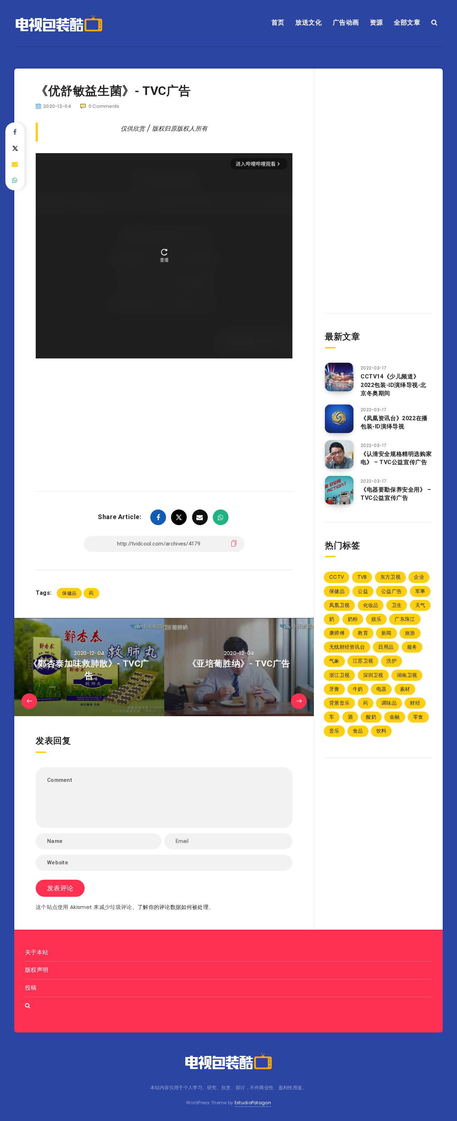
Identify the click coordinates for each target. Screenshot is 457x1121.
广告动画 (346, 22)
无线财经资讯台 (347, 646)
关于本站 (36, 952)
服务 (412, 646)
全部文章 (407, 22)
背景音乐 (339, 703)
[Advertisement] (164, 414)
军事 (420, 591)
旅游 (410, 633)
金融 (395, 716)
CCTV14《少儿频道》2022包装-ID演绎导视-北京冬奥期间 (393, 384)
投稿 (31, 988)
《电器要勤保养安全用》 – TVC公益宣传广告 (396, 493)
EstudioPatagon (253, 1103)
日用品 (385, 646)
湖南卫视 (407, 675)
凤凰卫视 (339, 605)
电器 (381, 689)
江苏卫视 (363, 660)
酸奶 (371, 716)
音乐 (334, 730)
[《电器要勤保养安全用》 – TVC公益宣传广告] (339, 490)
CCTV (336, 576)
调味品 (389, 703)
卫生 (397, 605)
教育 (363, 633)
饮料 (381, 730)
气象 (334, 660)
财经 (415, 703)
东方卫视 (390, 576)
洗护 (391, 660)
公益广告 (391, 591)
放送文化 (308, 22)
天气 (420, 605)
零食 (418, 716)
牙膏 (334, 689)
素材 (405, 689)
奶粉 (353, 619)
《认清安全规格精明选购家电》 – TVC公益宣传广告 (396, 458)
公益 (363, 591)
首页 (278, 22)
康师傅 (337, 633)
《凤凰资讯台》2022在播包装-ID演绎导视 (394, 422)
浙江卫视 (339, 675)
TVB (362, 576)
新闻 (386, 633)
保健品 (69, 593)
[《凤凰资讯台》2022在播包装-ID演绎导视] (339, 418)
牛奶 (358, 689)
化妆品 (370, 605)
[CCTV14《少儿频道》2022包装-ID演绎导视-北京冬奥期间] (339, 377)
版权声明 (36, 970)
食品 (358, 730)
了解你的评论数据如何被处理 (173, 907)
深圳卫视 (373, 675)
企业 (419, 576)
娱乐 (376, 619)
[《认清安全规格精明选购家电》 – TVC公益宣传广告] (339, 454)
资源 (376, 22)
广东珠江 (405, 619)
